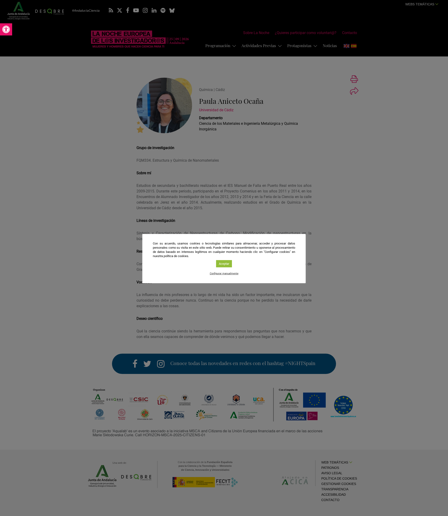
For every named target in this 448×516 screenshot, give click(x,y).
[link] (6, 29)
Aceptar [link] (224, 263)
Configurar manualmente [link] (224, 273)
